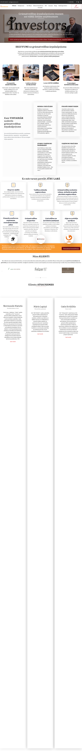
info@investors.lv (13, 2)
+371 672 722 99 (4, 2)
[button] (71, 248)
